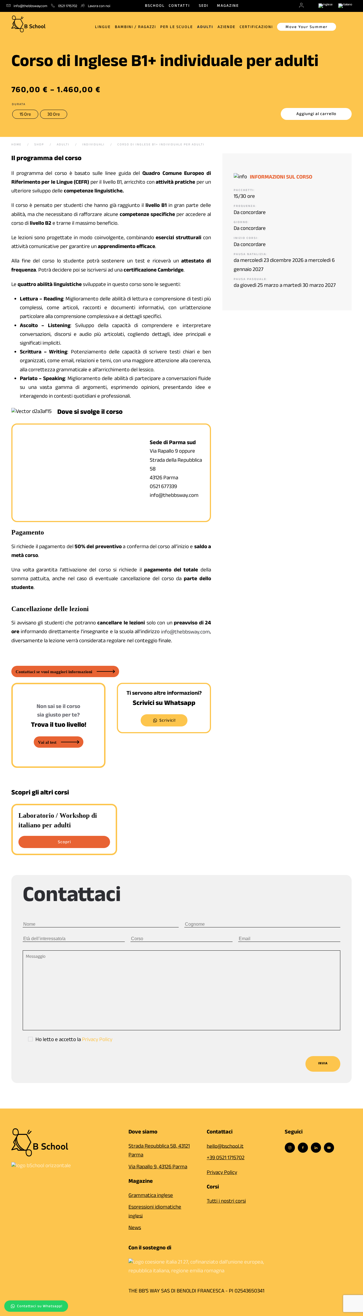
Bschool (155, 6)
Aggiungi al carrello (316, 114)
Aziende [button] (226, 27)
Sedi (203, 6)
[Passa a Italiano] (345, 6)
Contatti (179, 6)
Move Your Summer (307, 27)
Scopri (64, 842)
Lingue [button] (103, 27)
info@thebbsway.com (185, 632)
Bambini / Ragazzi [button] (135, 27)
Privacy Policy (97, 1040)
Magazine (228, 6)
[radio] (25, 114)
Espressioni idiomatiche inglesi (154, 1212)
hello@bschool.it (225, 1146)
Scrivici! (167, 721)
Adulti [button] (205, 27)
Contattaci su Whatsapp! (39, 1307)
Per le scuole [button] (176, 27)
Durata (19, 104)
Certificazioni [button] (256, 27)
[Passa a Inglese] (325, 6)
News (134, 1228)
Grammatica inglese (150, 1196)
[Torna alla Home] (28, 22)
